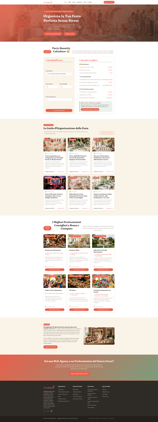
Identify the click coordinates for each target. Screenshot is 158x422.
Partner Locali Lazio (62, 394)
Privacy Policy (105, 396)
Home (65, 2)
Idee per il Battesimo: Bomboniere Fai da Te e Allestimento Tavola (102, 157)
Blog (85, 2)
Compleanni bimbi (77, 392)
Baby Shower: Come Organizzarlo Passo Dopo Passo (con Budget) (78, 196)
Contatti (104, 389)
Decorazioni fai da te (77, 399)
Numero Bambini (63, 84)
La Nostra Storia (62, 399)
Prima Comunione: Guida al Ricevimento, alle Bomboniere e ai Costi (103, 196)
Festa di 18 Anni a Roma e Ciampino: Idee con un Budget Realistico (54, 196)
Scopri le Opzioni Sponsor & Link (79, 373)
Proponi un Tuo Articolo (107, 133)
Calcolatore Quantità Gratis (53, 34)
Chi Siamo (89, 2)
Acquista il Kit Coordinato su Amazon (90, 109)
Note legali (104, 394)
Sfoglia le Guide (70, 34)
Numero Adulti (49, 84)
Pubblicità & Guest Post (63, 401)
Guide (69, 2)
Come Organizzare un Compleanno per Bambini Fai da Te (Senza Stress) (54, 157)
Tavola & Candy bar (77, 396)
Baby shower (76, 394)
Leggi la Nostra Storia (50, 347)
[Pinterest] (51, 411)
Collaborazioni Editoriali (94, 418)
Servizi (73, 2)
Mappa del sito (105, 392)
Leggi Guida (60, 171)
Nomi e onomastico (92, 405)
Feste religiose (91, 407)
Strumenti (79, 2)
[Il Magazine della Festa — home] (47, 2)
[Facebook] (44, 411)
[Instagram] (48, 411)
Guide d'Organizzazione (63, 392)
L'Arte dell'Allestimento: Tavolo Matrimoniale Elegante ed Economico (78, 157)
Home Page (60, 389)
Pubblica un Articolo (109, 2)
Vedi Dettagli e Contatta (54, 269)
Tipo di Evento (49, 71)
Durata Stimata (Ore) (51, 97)
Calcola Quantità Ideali (59, 110)
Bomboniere (75, 389)
